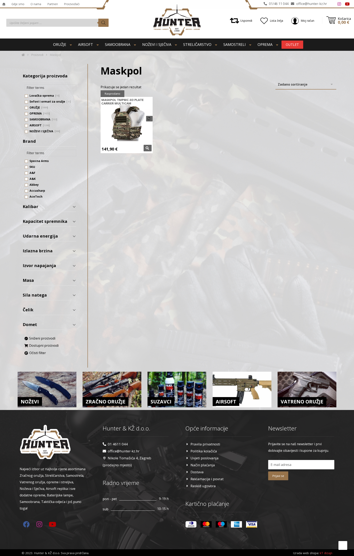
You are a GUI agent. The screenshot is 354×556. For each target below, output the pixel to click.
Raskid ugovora (203, 486)
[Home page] (23, 55)
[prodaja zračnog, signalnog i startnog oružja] (177, 19)
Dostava (197, 472)
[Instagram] (339, 4)
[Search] (103, 23)
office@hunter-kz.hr (124, 451)
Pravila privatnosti (205, 444)
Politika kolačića (204, 451)
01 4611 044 (118, 444)
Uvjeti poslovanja (205, 458)
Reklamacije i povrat (207, 479)
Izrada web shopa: (306, 553)
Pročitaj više (148, 148)
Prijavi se (278, 476)
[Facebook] (331, 4)
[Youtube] (347, 4)
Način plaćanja (203, 465)
